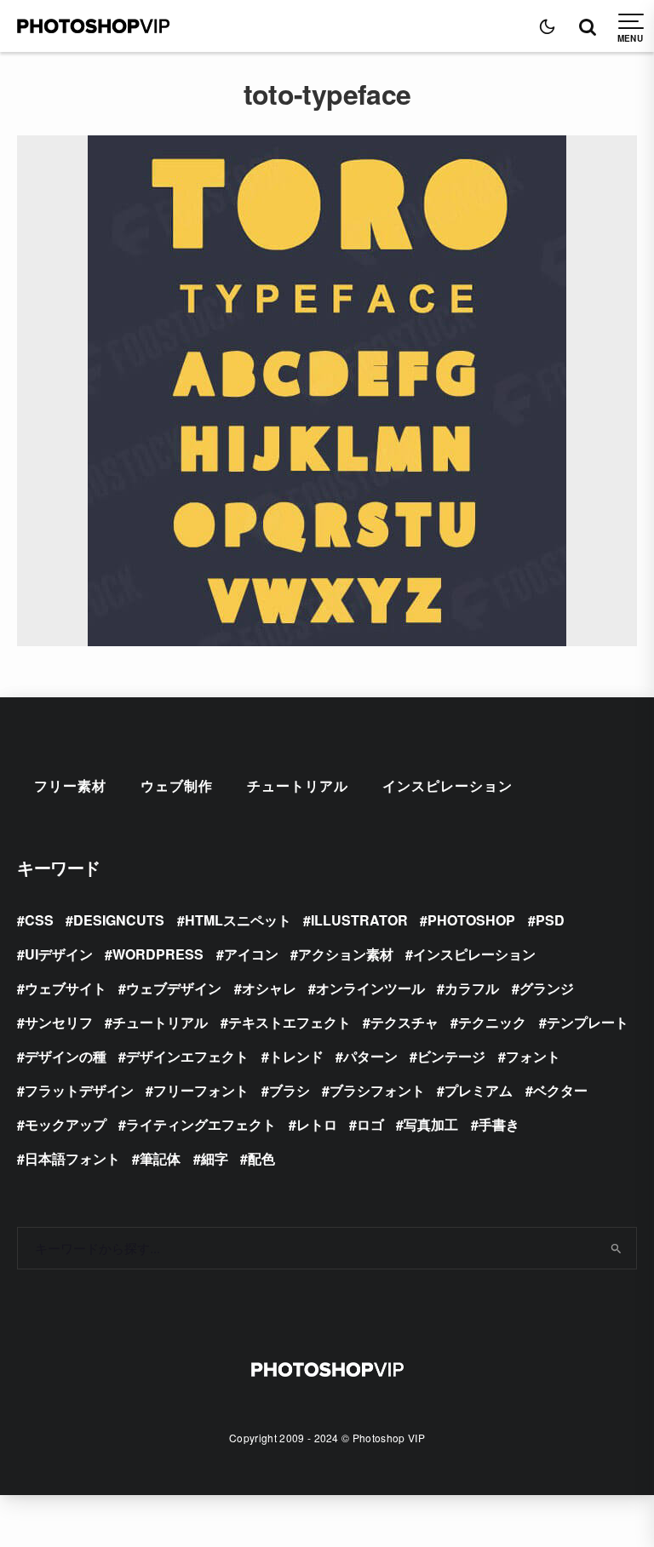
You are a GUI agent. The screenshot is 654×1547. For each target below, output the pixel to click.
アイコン (251, 954)
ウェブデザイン (173, 988)
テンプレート (587, 1022)
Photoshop (471, 920)
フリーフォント (201, 1090)
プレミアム (479, 1090)
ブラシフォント (377, 1090)
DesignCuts (118, 920)
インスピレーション (447, 785)
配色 (261, 1158)
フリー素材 (70, 785)
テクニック (492, 1022)
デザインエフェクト (187, 1056)
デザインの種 (65, 1056)
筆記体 (160, 1158)
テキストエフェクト (289, 1022)
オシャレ (269, 988)
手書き (499, 1124)
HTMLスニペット (238, 920)
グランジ (546, 988)
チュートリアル (297, 785)
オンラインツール (370, 988)
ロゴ (370, 1124)
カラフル (472, 988)
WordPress (158, 954)
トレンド (296, 1056)
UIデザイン (59, 954)
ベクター (560, 1090)
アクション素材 (345, 954)
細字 (214, 1158)
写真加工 (431, 1124)
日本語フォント (72, 1158)
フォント (533, 1056)
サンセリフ (59, 1022)
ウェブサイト (65, 988)
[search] (616, 1248)
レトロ (316, 1124)
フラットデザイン (79, 1090)
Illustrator (359, 920)
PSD (550, 920)
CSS (39, 920)
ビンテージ (451, 1056)
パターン (370, 1056)
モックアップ (65, 1124)
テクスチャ (404, 1022)
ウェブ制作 (177, 785)
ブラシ (289, 1090)
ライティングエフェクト (201, 1124)
